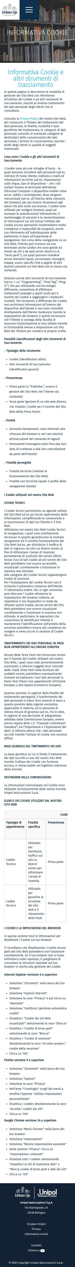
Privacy (36, 1229)
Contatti (36, 1245)
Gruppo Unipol (36, 1224)
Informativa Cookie (36, 1234)
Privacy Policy (29, 118)
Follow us (34, 1250)
